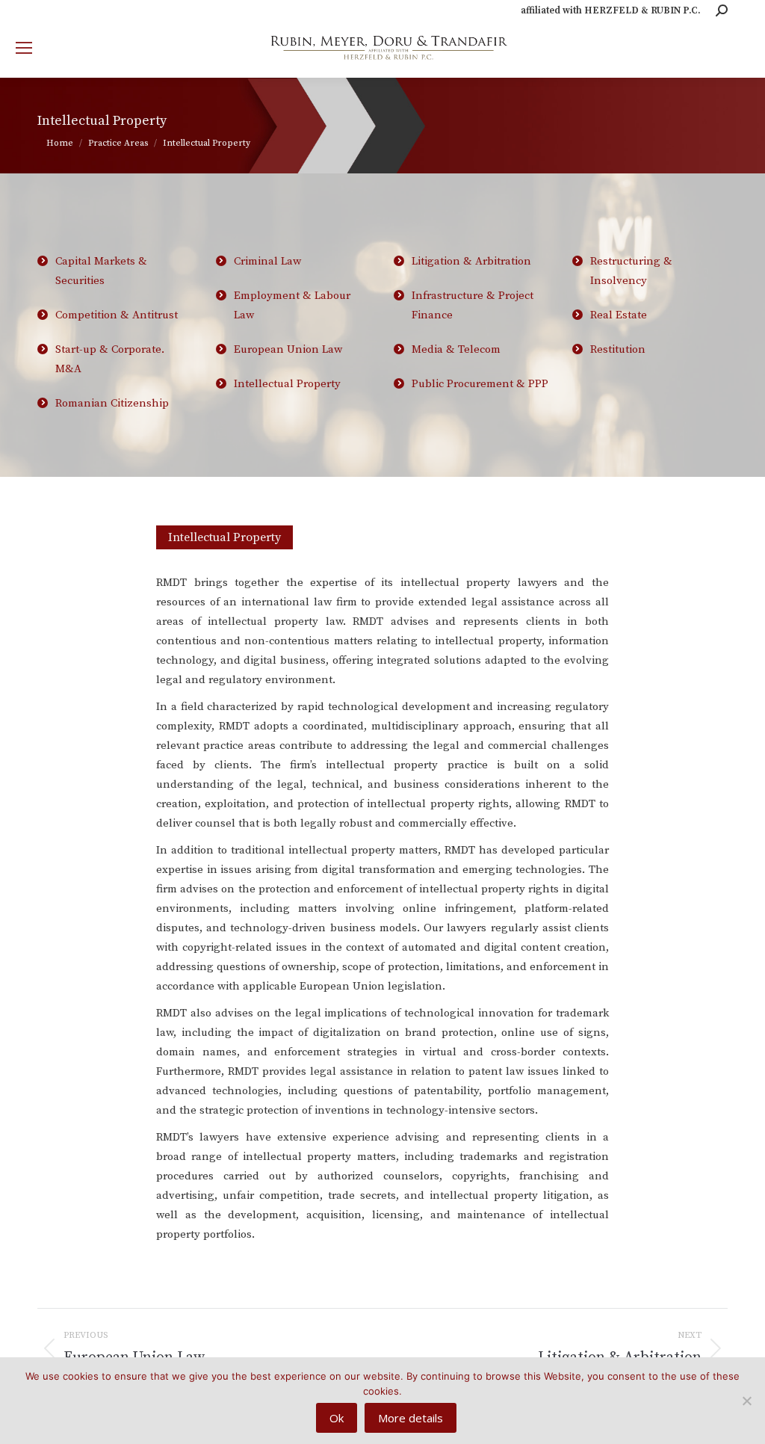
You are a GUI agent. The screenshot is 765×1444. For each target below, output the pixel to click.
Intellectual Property (287, 384)
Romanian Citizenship (112, 403)
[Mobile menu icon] (24, 48)
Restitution (617, 349)
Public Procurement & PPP (480, 384)
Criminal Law (267, 261)
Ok (336, 1417)
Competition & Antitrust (116, 315)
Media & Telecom (456, 349)
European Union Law (288, 349)
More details (410, 1417)
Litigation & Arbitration (471, 261)
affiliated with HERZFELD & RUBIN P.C (609, 10)
